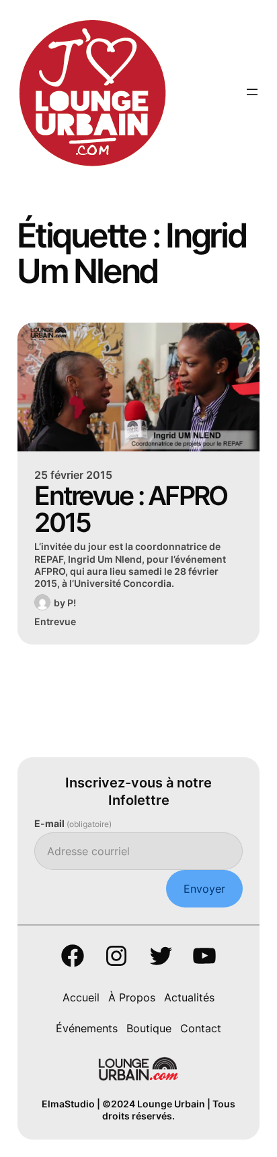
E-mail (73, 823)
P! (71, 602)
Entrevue (55, 621)
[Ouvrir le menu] (252, 92)
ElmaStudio (68, 1103)
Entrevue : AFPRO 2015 (130, 509)
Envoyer (204, 888)
